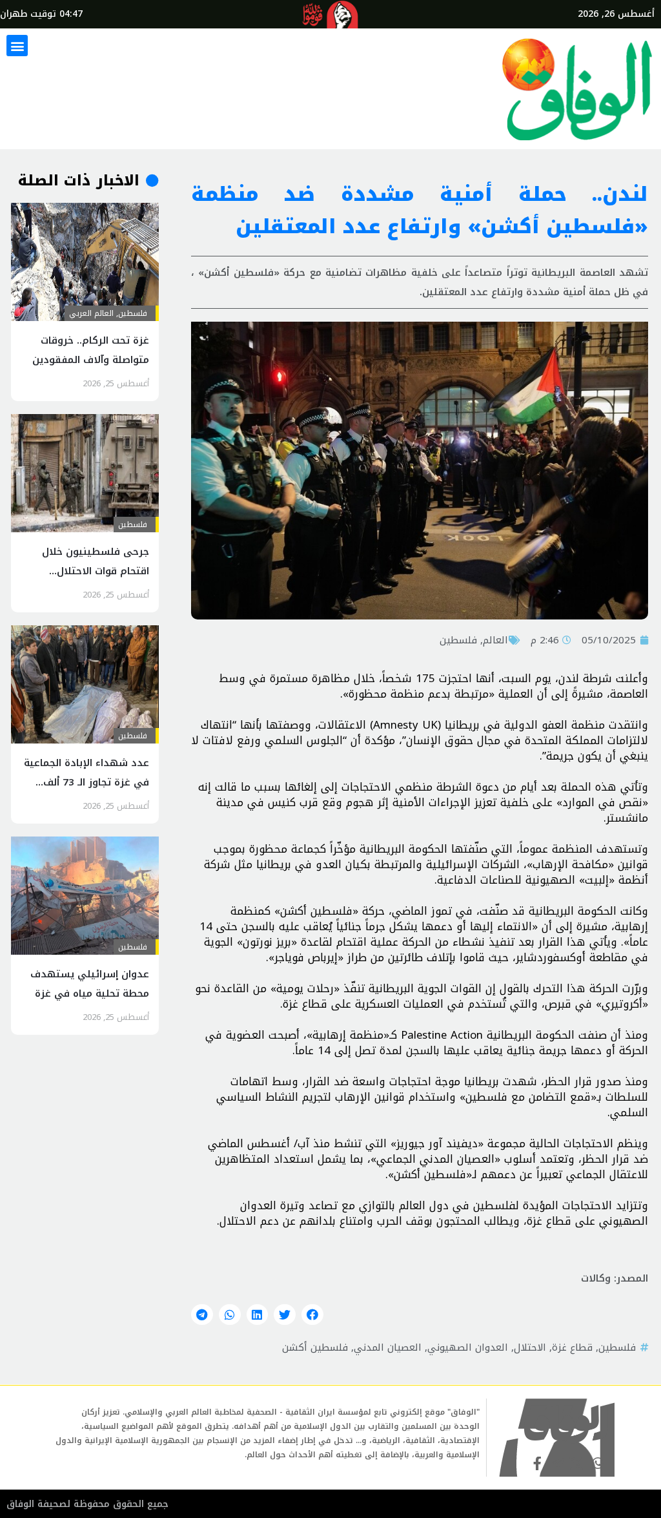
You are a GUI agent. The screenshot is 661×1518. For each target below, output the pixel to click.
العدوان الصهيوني (467, 1347)
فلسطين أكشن (315, 1347)
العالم (495, 640)
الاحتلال (530, 1347)
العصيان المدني (388, 1347)
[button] (17, 45)
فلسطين (458, 640)
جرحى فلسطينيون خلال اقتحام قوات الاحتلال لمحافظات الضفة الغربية (95, 571)
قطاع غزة (572, 1347)
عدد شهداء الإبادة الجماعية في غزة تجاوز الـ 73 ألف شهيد (86, 782)
